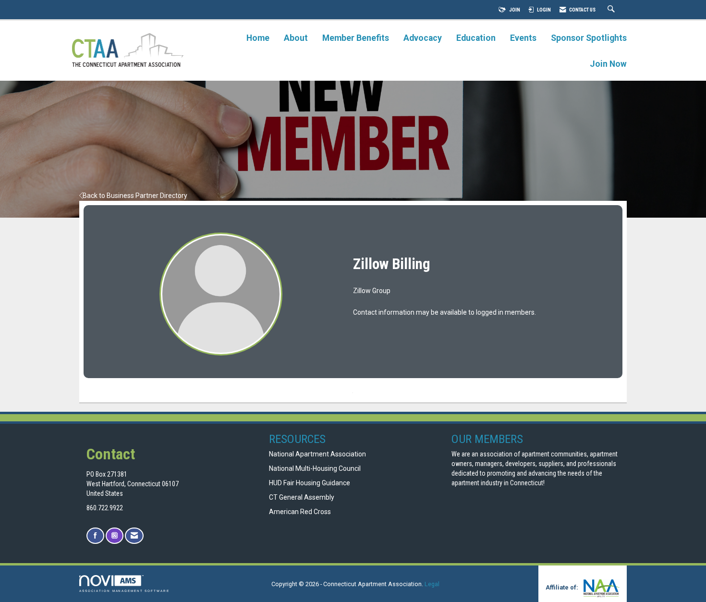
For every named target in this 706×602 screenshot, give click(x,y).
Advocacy (422, 38)
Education (476, 38)
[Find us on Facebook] (95, 536)
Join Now (608, 64)
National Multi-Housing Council (315, 468)
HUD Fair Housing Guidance (309, 483)
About (296, 38)
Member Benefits (355, 38)
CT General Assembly (301, 497)
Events (523, 38)
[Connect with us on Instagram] (114, 536)
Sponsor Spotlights (589, 38)
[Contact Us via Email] (134, 536)
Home (257, 38)
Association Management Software (124, 590)
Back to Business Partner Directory (135, 195)
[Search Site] (612, 9)
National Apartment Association (317, 454)
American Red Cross (300, 512)
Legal (432, 584)
